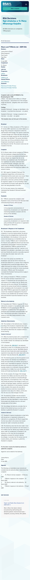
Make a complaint (15, 8)
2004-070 (22, 355)
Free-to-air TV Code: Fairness (9, 87)
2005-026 (15, 345)
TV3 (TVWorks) (5, 81)
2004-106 (23, 371)
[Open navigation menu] (26, 4)
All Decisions (6, 41)
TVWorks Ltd (4, 77)
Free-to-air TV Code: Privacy (8, 86)
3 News (3, 73)
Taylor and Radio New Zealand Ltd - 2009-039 (14, 504)
